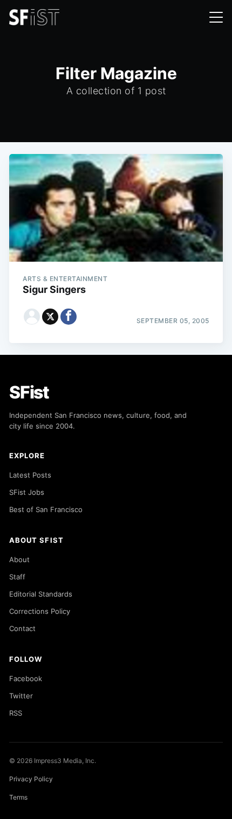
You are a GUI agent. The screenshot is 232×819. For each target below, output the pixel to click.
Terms (18, 797)
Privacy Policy (31, 779)
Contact (22, 628)
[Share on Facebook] (68, 316)
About (19, 559)
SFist (29, 392)
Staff (17, 576)
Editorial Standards (40, 594)
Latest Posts (30, 475)
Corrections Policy (39, 611)
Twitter (21, 695)
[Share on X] (50, 316)
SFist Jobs (26, 492)
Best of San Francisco (46, 509)
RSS (15, 713)
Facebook (25, 678)
